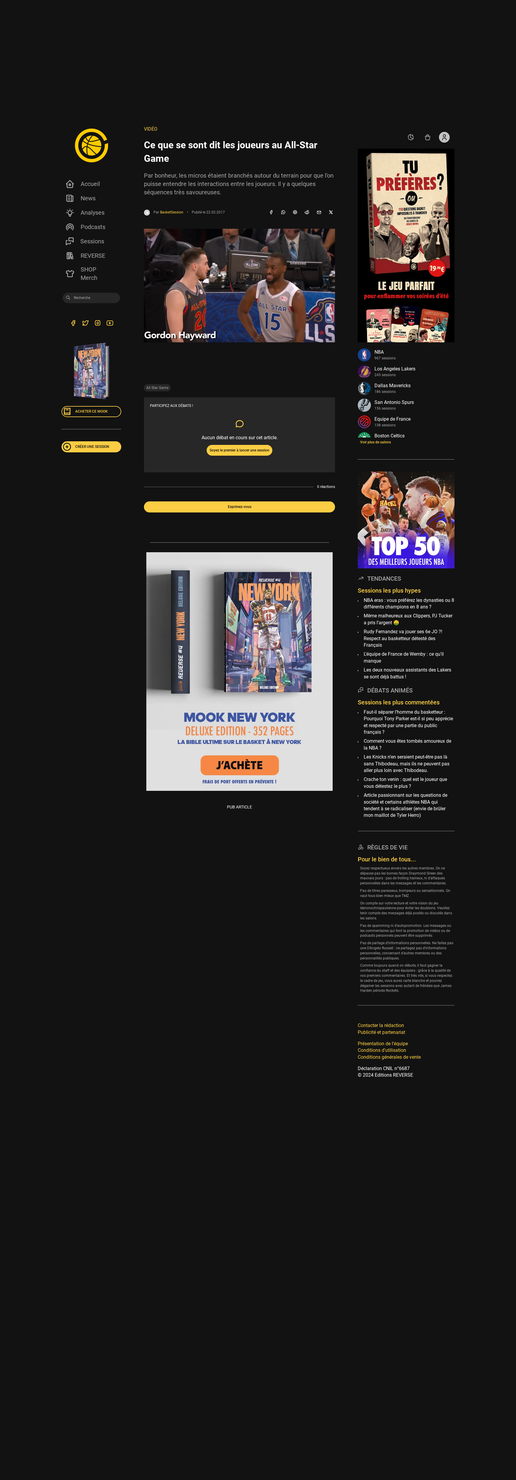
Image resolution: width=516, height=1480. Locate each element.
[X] (331, 212)
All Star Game (157, 388)
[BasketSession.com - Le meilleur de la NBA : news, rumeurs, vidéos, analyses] (91, 145)
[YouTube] (109, 324)
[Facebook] (271, 212)
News (88, 198)
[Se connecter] (444, 137)
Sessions (92, 241)
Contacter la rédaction (381, 1025)
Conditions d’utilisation (382, 1050)
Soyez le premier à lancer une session (239, 450)
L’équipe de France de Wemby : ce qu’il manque (404, 657)
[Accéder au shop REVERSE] (427, 137)
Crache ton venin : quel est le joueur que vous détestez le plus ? (405, 782)
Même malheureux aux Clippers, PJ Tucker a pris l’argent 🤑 (408, 619)
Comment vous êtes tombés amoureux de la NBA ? (407, 744)
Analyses (93, 212)
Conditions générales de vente (389, 1057)
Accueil (90, 183)
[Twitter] (85, 324)
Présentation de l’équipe (383, 1043)
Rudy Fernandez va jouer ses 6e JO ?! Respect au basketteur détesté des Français (403, 638)
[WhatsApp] (283, 212)
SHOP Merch (89, 273)
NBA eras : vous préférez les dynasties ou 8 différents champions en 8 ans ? (409, 603)
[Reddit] (307, 212)
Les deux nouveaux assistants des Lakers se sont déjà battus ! (407, 673)
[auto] (411, 137)
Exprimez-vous (239, 507)
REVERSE (93, 255)
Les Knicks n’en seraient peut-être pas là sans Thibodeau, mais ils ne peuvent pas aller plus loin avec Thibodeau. (406, 763)
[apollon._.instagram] (97, 324)
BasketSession (171, 212)
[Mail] (319, 212)
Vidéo (150, 129)
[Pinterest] (295, 212)
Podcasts (93, 227)
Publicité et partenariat (381, 1032)
